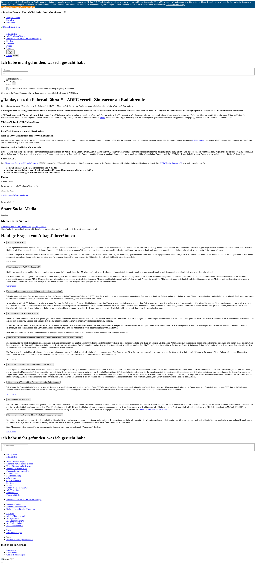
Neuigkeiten (11, 34)
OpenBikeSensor (13, 480)
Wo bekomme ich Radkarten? (18, 400)
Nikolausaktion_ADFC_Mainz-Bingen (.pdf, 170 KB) (24, 226)
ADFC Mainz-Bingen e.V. (171, 163)
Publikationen (12, 492)
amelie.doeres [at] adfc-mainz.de (14, 195)
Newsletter (10, 22)
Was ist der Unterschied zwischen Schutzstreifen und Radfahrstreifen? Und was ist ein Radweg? (44, 338)
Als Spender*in (12, 518)
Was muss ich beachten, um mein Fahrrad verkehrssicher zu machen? (34, 291)
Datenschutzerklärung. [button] (175, 4)
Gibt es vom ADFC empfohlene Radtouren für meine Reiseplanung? (33, 382)
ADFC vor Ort (12, 490)
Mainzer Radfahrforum (16, 507)
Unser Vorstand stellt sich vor (18, 466)
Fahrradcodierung (13, 476)
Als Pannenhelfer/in (14, 526)
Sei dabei (10, 41)
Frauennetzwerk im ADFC (17, 471)
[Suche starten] (4, 73)
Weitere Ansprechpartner (16, 468)
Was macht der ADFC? (16, 243)
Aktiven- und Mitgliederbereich (19, 539)
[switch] (21, 79)
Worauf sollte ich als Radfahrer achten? (22, 313)
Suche (9, 55)
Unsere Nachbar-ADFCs (16, 488)
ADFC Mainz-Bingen (15, 36)
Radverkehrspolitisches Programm (20, 509)
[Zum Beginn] (2, 562)
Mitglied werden (13, 17)
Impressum (11, 550)
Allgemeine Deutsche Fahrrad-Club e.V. (22, 163)
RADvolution (198, 140)
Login (8, 48)
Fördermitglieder (13, 495)
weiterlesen (11, 286)
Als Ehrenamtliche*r (15, 521)
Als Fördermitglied (14, 523)
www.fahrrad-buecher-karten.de (153, 409)
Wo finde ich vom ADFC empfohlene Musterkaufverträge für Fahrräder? (34, 415)
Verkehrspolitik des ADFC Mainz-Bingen (23, 38)
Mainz (102, 117)
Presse (9, 46)
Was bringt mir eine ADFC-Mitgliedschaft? (23, 267)
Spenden (10, 20)
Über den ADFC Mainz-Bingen (19, 464)
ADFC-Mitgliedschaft (15, 516)
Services (9, 483)
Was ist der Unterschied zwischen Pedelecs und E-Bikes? (29, 365)
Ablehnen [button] (5, 7)
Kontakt (9, 485)
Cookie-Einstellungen (15, 555)
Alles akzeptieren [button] (28, 7)
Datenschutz (11, 552)
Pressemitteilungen (14, 532)
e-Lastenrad (11, 478)
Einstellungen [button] (15, 7)
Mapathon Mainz (13, 504)
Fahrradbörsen (12, 473)
